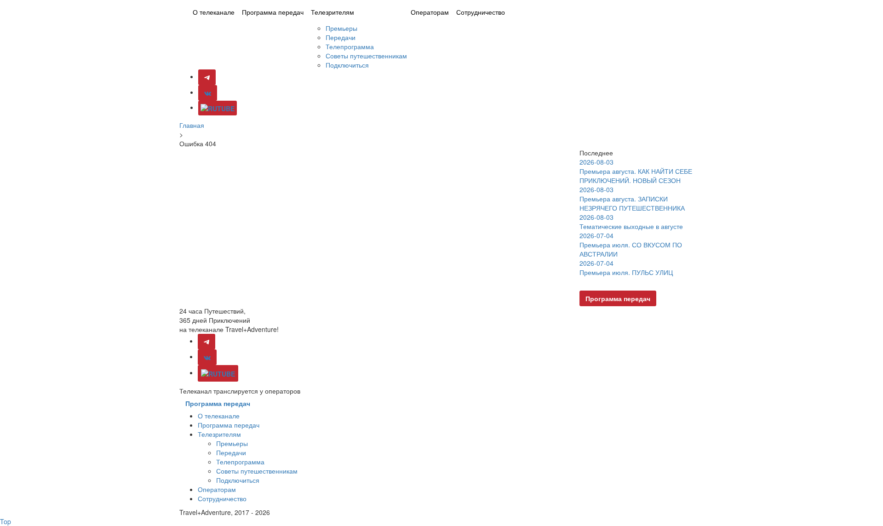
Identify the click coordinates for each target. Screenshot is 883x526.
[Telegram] (207, 77)
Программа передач (273, 12)
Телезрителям (332, 12)
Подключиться (347, 64)
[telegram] (206, 341)
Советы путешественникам (366, 55)
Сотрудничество (480, 12)
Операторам (430, 12)
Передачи (340, 37)
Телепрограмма (350, 46)
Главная (191, 125)
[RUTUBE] (217, 108)
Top (5, 521)
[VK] (207, 93)
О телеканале (214, 12)
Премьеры (341, 28)
